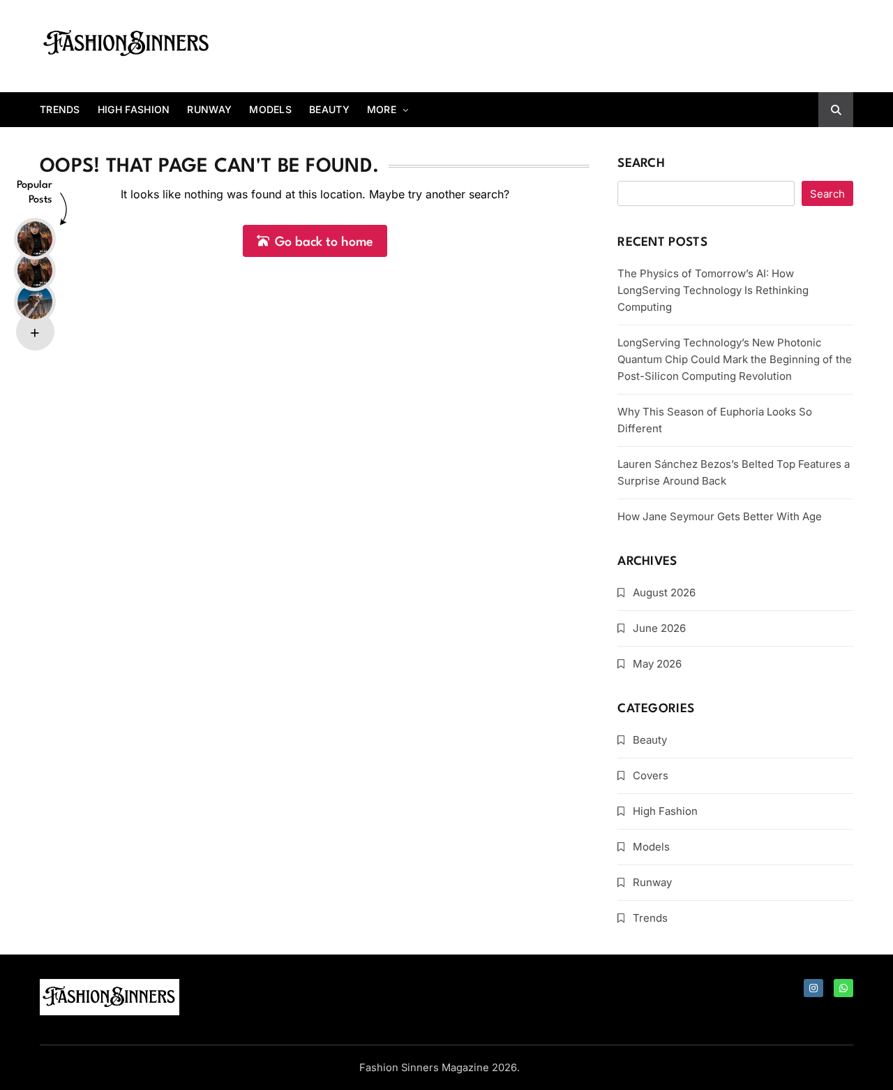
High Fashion (134, 109)
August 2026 (664, 592)
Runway (209, 109)
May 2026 (657, 663)
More (381, 109)
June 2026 (659, 628)
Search (641, 164)
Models (270, 109)
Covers (650, 775)
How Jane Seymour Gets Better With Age (719, 516)
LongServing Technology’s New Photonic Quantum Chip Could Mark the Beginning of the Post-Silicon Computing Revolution (734, 359)
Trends (60, 109)
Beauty (329, 109)
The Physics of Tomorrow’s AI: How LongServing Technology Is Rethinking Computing (713, 290)
